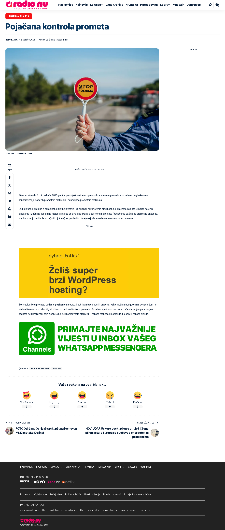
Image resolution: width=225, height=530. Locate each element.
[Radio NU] (26, 5)
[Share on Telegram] (10, 201)
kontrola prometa (40, 368)
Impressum (25, 494)
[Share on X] (10, 185)
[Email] (10, 225)
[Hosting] (89, 272)
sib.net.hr (145, 510)
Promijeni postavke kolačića (137, 494)
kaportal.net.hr (110, 510)
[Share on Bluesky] (10, 217)
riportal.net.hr (55, 510)
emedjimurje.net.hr (74, 510)
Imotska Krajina (19, 16)
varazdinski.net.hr (129, 510)
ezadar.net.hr (93, 510)
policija (57, 368)
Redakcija (11, 39)
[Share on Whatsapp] (10, 193)
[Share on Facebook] (10, 177)
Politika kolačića (73, 494)
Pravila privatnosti (112, 494)
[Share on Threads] (10, 209)
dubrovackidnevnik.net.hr (32, 510)
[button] (210, 5)
